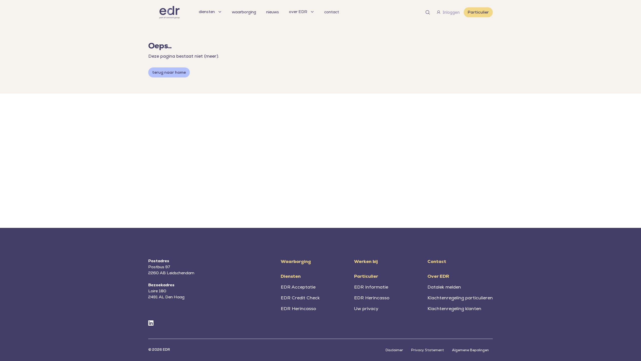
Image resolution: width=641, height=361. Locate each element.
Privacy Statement (427, 350)
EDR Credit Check (300, 298)
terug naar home (169, 72)
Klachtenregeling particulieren (460, 298)
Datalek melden (444, 287)
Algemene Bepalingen (470, 350)
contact (331, 12)
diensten (207, 11)
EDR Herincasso (298, 308)
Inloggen (451, 12)
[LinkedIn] (150, 323)
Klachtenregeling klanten (454, 308)
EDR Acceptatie (298, 287)
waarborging (244, 12)
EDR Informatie (371, 287)
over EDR (298, 11)
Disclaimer (394, 350)
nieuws (272, 12)
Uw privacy (366, 308)
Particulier (478, 12)
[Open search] (428, 12)
